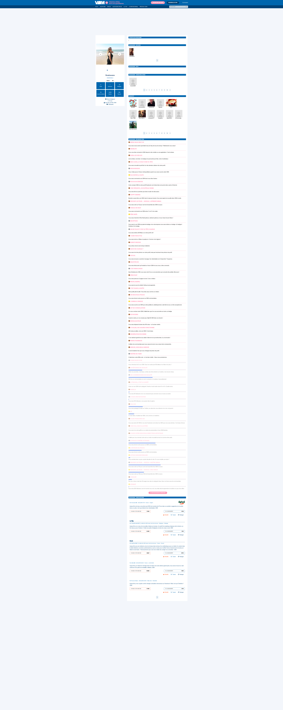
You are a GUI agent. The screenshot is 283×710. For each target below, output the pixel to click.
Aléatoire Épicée (117, 6)
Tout (96, 6)
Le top (125, 6)
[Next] (170, 90)
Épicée (109, 6)
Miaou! (108, 80)
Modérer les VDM (172, 2)
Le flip (132, 521)
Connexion (185, 2)
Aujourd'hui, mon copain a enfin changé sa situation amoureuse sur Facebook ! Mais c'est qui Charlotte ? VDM (157, 584)
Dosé (131, 541)
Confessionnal (133, 6)
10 (167, 90)
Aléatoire (103, 6)
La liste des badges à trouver (157, 492)
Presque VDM (143, 6)
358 (112, 80)
